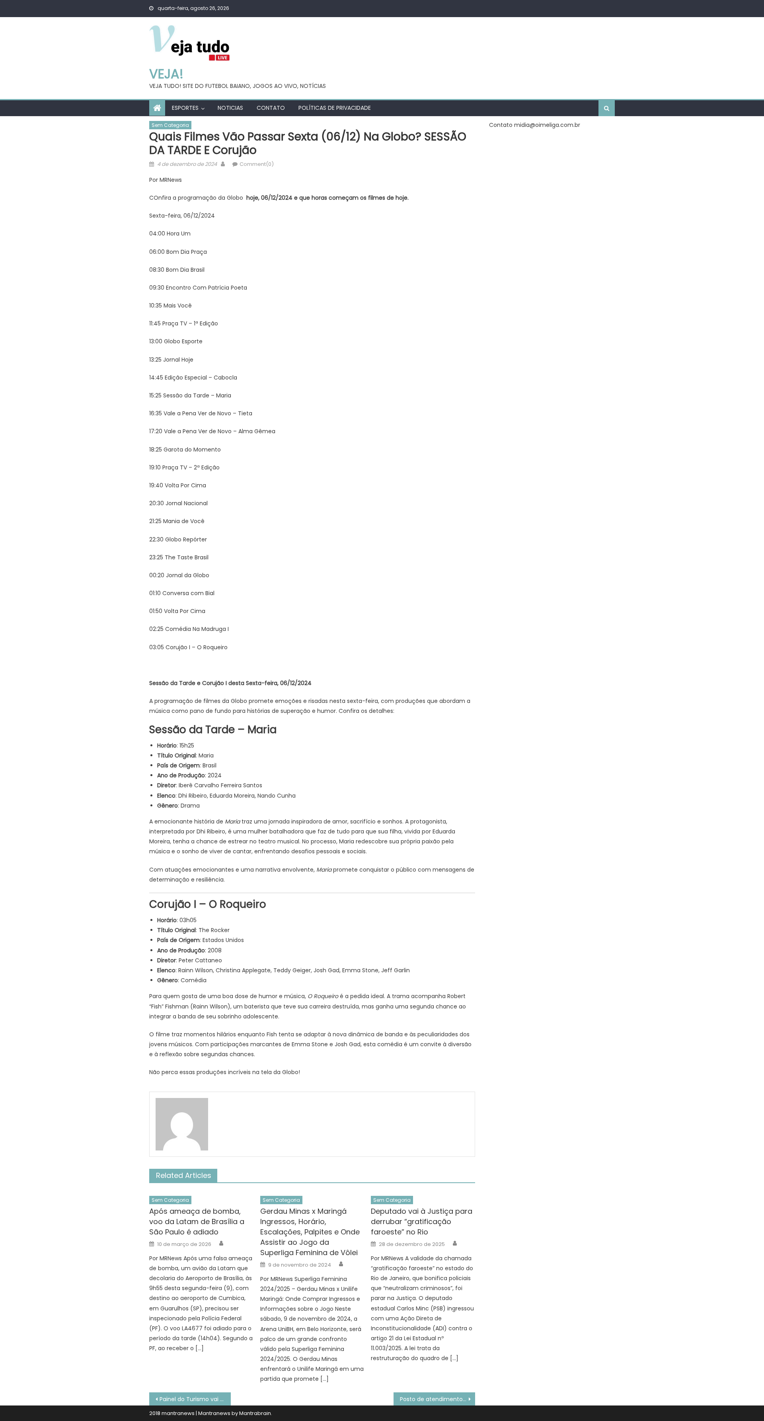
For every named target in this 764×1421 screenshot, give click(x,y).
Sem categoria (170, 125)
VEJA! (166, 74)
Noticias (230, 108)
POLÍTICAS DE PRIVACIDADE (334, 108)
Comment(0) (257, 164)
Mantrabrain (255, 1413)
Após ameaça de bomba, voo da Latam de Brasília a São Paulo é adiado (196, 1221)
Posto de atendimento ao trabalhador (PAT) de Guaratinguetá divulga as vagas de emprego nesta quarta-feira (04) (437, 1399)
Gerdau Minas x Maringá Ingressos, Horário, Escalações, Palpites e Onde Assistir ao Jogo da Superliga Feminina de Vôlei (310, 1231)
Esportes (185, 108)
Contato (271, 108)
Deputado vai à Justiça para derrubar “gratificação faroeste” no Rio (421, 1221)
